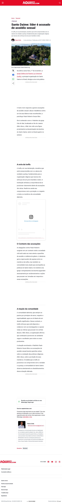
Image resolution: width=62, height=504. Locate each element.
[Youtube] (52, 461)
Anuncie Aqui (4, 489)
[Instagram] (56, 462)
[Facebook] (48, 461)
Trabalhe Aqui (4, 492)
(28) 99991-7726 (27, 417)
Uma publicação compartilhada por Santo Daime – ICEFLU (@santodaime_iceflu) (37, 237)
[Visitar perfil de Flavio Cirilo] (21, 424)
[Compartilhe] (13, 83)
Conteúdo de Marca (6, 472)
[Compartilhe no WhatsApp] (13, 79)
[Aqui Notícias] (31, 2)
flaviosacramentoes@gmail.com (36, 425)
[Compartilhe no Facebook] (13, 75)
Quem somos (4, 480)
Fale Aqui (3, 486)
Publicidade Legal (5, 469)
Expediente (4, 495)
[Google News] (59, 462)
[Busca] (60, 3)
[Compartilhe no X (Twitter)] (13, 70)
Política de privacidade (7, 483)
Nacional (18, 18)
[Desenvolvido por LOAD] (59, 501)
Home (12, 18)
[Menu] (2, 2)
